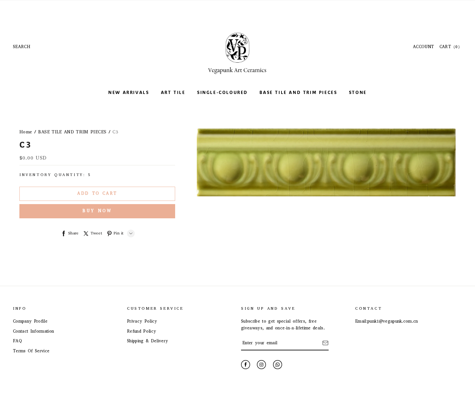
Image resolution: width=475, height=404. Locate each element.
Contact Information (33, 331)
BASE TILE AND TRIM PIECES (298, 92)
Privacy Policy (142, 321)
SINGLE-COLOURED (222, 92)
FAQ (17, 341)
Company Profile (30, 321)
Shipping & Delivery (147, 341)
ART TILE (173, 92)
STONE (358, 92)
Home (25, 132)
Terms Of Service (31, 351)
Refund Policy (141, 331)
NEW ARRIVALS (128, 92)
